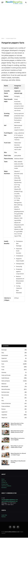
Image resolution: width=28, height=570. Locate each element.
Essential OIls (5, 361)
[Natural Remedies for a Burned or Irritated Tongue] (5, 455)
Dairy (3, 352)
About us (3, 481)
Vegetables (4, 414)
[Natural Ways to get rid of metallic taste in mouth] (5, 447)
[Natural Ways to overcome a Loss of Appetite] (5, 440)
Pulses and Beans (6, 406)
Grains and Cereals (6, 375)
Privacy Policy (4, 484)
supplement (4, 412)
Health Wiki (4, 515)
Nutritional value (5, 392)
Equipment (4, 358)
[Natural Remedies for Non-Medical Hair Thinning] (5, 425)
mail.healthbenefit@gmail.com (9, 501)
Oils (2, 397)
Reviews (4, 409)
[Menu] (2, 2)
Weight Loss (4, 417)
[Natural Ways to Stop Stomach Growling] (5, 462)
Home (2, 479)
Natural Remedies (6, 389)
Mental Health (5, 386)
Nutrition (3, 516)
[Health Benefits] (14, 2)
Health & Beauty (5, 378)
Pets (3, 400)
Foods (3, 366)
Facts (3, 364)
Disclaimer (4, 487)
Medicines (4, 383)
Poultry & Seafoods (6, 403)
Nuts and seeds (5, 395)
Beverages (4, 349)
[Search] (26, 2)
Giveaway (4, 372)
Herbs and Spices (6, 380)
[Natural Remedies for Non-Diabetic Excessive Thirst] (5, 432)
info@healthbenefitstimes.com (9, 499)
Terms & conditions (6, 486)
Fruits (3, 369)
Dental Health (5, 355)
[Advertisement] (14, 21)
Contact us (4, 482)
